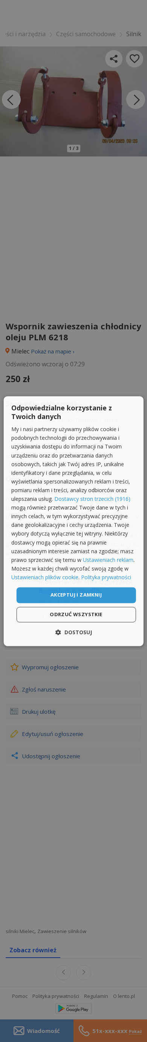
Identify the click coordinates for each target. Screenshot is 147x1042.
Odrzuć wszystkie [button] (76, 614)
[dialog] (74, 521)
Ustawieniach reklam (108, 559)
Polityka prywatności (106, 577)
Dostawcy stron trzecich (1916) (92, 499)
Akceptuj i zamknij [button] (76, 594)
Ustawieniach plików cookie (44, 577)
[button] (73, 632)
